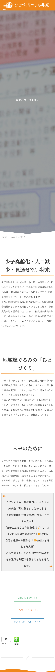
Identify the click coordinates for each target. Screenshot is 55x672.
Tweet (3, 644)
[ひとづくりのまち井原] (27, 5)
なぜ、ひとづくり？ (27, 597)
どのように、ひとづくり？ (27, 622)
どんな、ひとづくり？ (27, 610)
